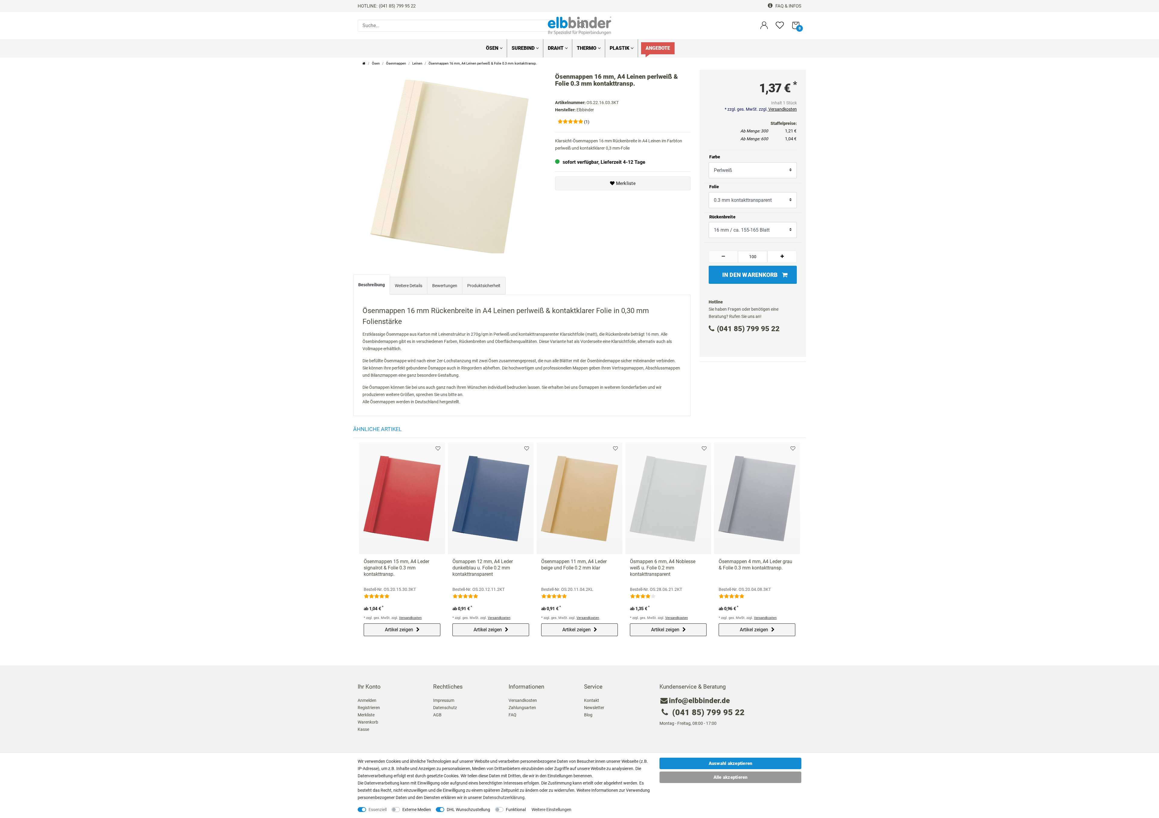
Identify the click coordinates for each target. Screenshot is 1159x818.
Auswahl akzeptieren (730, 763)
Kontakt (591, 700)
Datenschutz (445, 707)
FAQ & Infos (787, 6)
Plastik (620, 48)
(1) (586, 121)
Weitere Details (408, 285)
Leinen (417, 63)
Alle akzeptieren (731, 777)
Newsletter (594, 707)
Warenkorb (368, 722)
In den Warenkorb (750, 274)
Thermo (587, 48)
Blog (588, 714)
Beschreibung (371, 284)
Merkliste (625, 183)
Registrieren (369, 707)
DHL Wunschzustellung (468, 809)
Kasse (363, 729)
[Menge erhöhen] (782, 257)
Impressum (443, 700)
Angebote (658, 48)
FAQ (512, 714)
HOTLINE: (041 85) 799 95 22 (387, 6)
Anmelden (367, 700)
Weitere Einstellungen (551, 809)
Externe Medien (416, 809)
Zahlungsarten (522, 707)
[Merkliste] (780, 28)
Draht (556, 48)
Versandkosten (782, 109)
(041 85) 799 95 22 (748, 329)
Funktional (516, 809)
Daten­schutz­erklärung (504, 797)
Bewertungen (444, 285)
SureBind (524, 48)
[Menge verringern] (723, 257)
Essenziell (378, 809)
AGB (437, 714)
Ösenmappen (396, 63)
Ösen (493, 48)
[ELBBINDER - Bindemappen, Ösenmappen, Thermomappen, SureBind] (579, 25)
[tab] (371, 286)
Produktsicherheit (483, 285)
